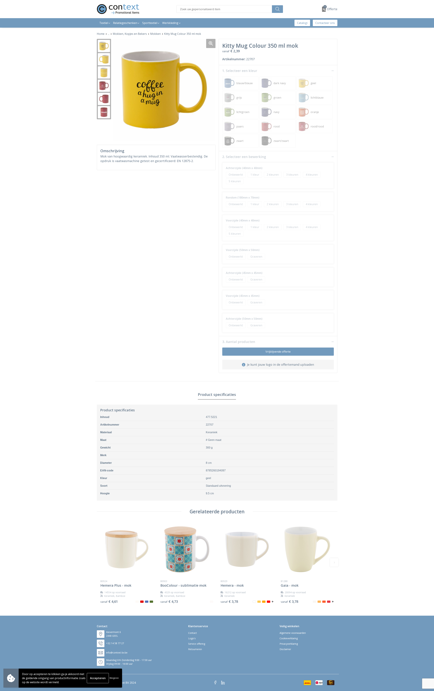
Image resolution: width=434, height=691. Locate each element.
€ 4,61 (109, 601)
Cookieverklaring (289, 638)
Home (100, 34)
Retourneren (195, 649)
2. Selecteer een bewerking (244, 157)
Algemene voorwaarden (293, 632)
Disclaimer (285, 649)
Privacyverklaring (289, 643)
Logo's (192, 638)
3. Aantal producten (238, 342)
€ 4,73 (169, 601)
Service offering (196, 643)
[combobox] (224, 9)
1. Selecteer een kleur (239, 71)
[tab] (217, 394)
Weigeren (114, 678)
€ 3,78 (229, 601)
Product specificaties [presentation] (217, 394)
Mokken (155, 34)
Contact (192, 632)
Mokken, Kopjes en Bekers (130, 34)
